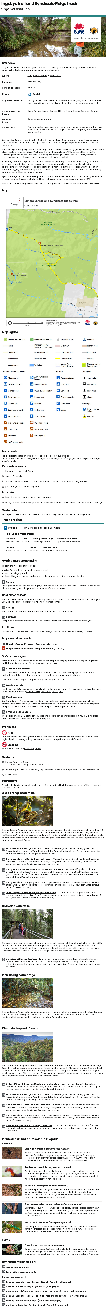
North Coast (55, 75)
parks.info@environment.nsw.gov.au (22, 486)
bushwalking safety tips (13, 675)
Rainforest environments (18, 1267)
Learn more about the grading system (40, 528)
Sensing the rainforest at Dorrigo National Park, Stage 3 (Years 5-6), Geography (46, 1296)
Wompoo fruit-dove (36, 1222)
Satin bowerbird (34, 1149)
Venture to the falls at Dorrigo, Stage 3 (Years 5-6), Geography (38, 1305)
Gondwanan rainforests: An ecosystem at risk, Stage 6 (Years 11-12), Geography (46, 1291)
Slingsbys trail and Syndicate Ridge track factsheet (32, 644)
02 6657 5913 (11, 775)
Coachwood (32, 1245)
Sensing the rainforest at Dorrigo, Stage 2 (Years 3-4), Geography (39, 1282)
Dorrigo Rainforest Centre (17, 762)
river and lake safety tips (38, 718)
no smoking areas (32, 748)
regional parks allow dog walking (17, 739)
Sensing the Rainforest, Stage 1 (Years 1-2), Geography (33, 1300)
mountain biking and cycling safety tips (44, 691)
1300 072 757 (11, 481)
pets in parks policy (54, 739)
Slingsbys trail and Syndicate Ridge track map (35, 648)
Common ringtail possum (40, 1204)
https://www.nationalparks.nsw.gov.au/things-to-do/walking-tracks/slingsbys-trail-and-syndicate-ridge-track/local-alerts (51, 459)
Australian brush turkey (39, 1167)
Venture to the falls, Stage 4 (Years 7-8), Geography (32, 1286)
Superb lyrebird (34, 1185)
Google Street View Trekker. (87, 183)
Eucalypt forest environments (21, 1272)
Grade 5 (37, 94)
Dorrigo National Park (37, 75)
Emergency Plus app (61, 701)
